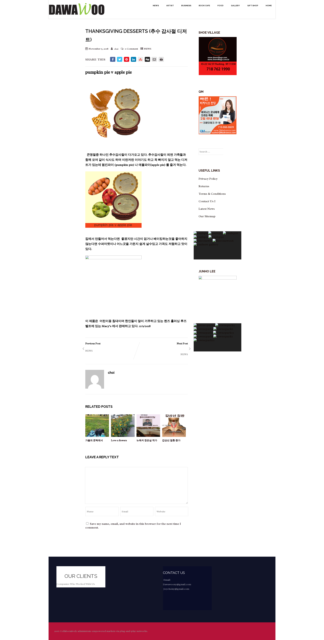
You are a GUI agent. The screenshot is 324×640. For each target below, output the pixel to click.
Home (269, 6)
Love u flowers (119, 440)
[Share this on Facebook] (112, 59)
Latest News (207, 209)
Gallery (235, 6)
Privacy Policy (208, 179)
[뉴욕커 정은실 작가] (148, 436)
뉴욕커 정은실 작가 (146, 440)
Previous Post (107, 345)
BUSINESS (186, 6)
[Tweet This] (119, 59)
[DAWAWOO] (77, 17)
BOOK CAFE (204, 6)
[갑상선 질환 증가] (174, 436)
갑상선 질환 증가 (171, 440)
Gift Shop (252, 6)
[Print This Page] (161, 59)
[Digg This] (147, 59)
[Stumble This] (140, 59)
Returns (204, 186)
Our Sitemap (207, 216)
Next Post (165, 347)
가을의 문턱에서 (94, 440)
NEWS (156, 6)
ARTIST (170, 6)
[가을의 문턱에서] (97, 436)
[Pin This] (126, 59)
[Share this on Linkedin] (133, 59)
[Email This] (154, 59)
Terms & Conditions (212, 194)
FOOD (221, 6)
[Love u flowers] (123, 436)
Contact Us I (207, 201)
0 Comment (131, 48)
